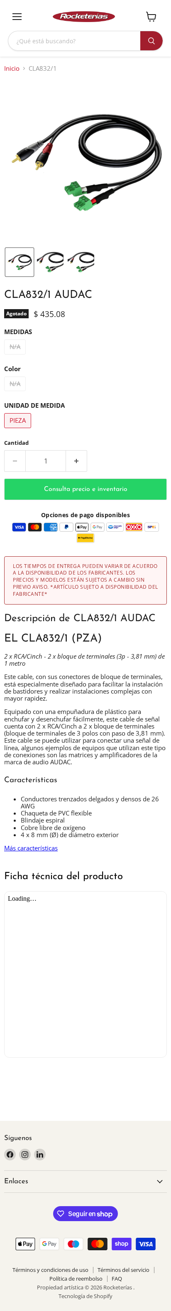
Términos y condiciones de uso (50, 1270)
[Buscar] (151, 41)
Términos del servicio (123, 1270)
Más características (31, 848)
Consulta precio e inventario (85, 489)
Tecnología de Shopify (85, 1296)
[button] (19, 262)
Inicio (12, 68)
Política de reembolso (76, 1278)
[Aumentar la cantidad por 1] (76, 461)
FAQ (117, 1278)
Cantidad (16, 443)
